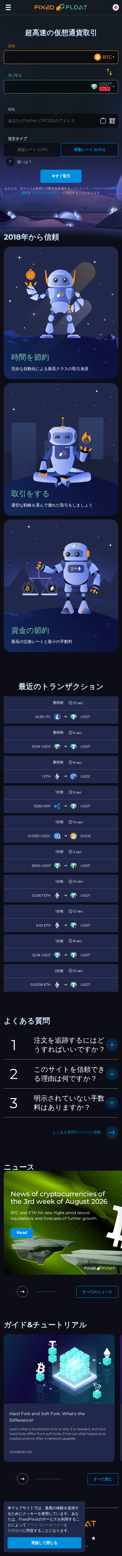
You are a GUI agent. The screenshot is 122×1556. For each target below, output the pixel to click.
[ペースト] (103, 121)
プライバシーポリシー (47, 193)
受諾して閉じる (44, 1542)
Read (22, 1232)
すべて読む (103, 1479)
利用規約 (15, 1530)
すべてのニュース (97, 1291)
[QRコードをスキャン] (112, 121)
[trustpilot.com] (93, 1538)
